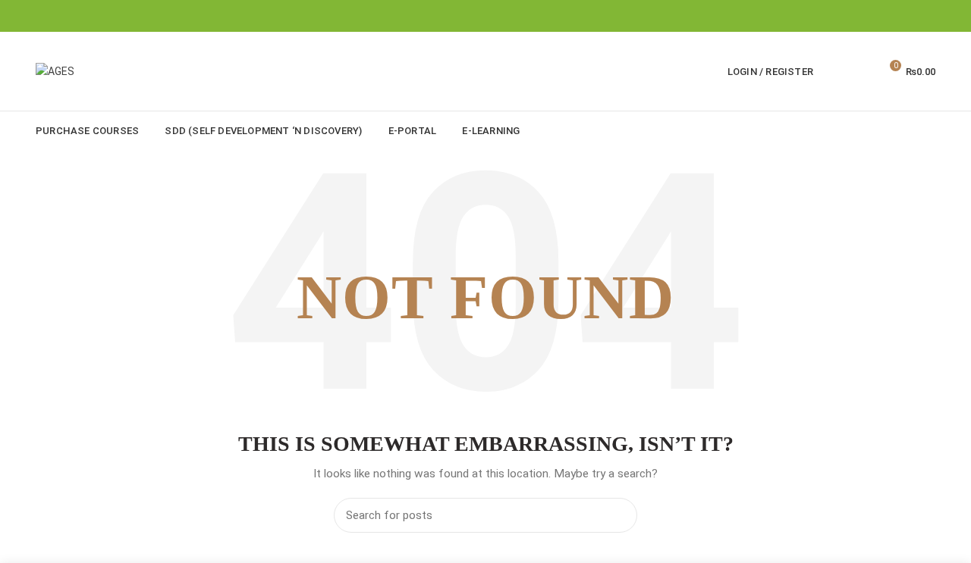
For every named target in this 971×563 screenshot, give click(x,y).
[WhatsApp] (925, 16)
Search (617, 515)
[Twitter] (906, 16)
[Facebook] (887, 16)
